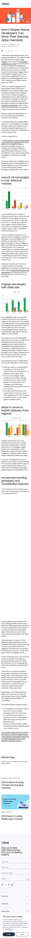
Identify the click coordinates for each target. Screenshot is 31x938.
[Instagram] (8, 884)
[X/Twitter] (5, 884)
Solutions (4, 904)
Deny (22, 934)
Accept (9, 934)
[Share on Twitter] (5, 50)
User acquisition (12, 46)
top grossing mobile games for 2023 (14, 63)
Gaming (3, 46)
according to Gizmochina (9, 105)
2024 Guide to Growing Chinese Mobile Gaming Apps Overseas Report (15, 142)
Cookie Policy (9, 929)
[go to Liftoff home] (5, 4)
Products (4, 896)
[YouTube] (12, 884)
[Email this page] (2, 51)
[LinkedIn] (2, 884)
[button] (29, 4)
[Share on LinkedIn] (8, 51)
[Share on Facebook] (11, 51)
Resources (5, 911)
